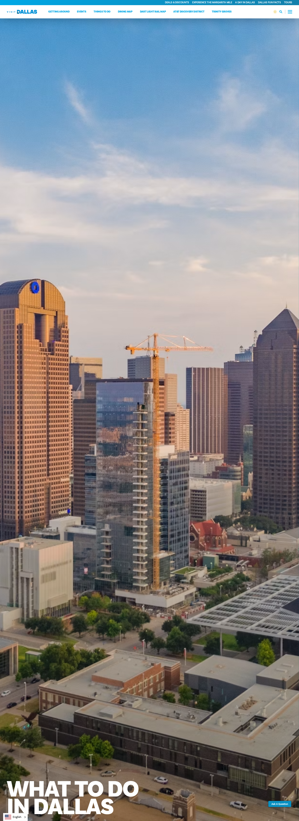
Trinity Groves (221, 11)
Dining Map (125, 11)
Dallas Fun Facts (269, 2)
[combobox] (15, 817)
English (17, 817)
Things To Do (102, 11)
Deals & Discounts (177, 2)
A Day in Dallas (245, 2)
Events (81, 11)
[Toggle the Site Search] (282, 12)
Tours (288, 2)
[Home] (22, 12)
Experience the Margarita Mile (212, 2)
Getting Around (58, 11)
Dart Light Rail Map (153, 11)
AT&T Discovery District (188, 11)
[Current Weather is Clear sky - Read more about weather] (275, 12)
